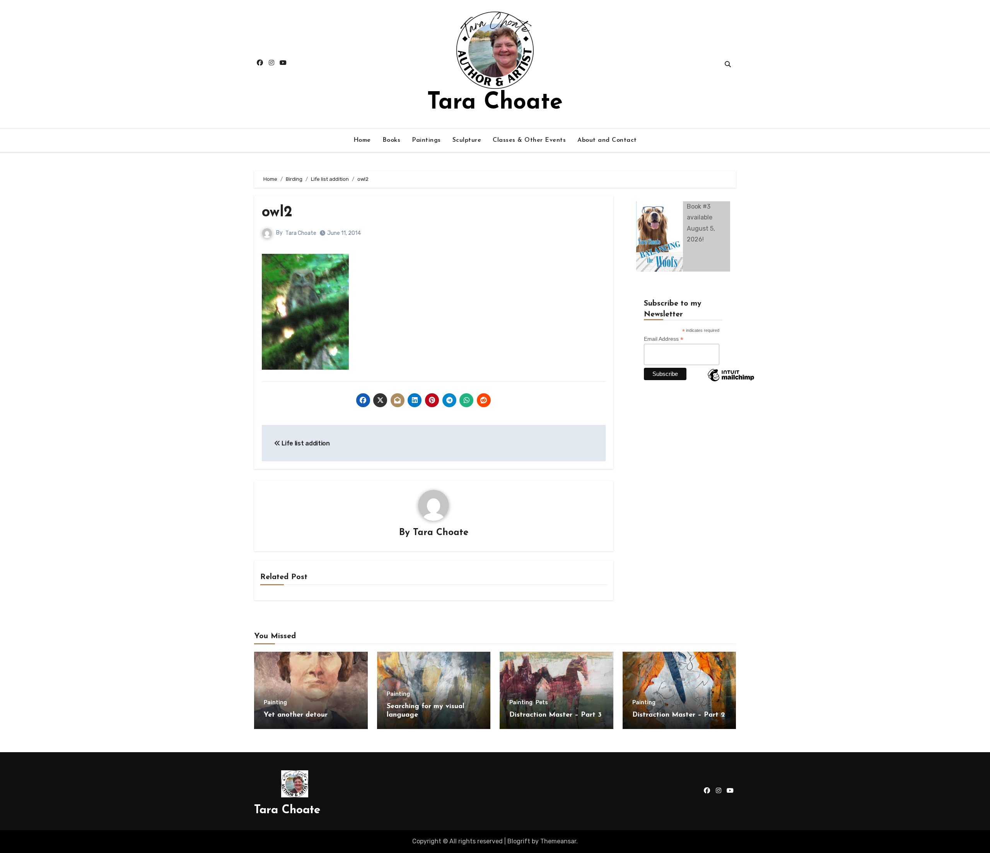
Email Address (663, 339)
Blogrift (518, 841)
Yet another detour (296, 715)
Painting (275, 702)
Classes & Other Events (529, 140)
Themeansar (558, 841)
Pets (542, 702)
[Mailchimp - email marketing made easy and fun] (730, 381)
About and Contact (607, 140)
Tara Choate (495, 102)
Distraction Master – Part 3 (555, 715)
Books (391, 140)
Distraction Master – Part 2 (678, 715)
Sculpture (466, 140)
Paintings (426, 140)
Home (362, 140)
